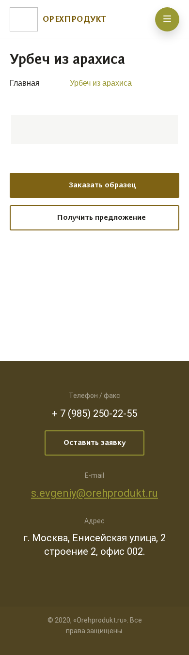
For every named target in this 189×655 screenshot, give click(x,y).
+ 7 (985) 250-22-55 (94, 413)
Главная (25, 83)
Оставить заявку (94, 443)
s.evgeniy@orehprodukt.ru (94, 493)
